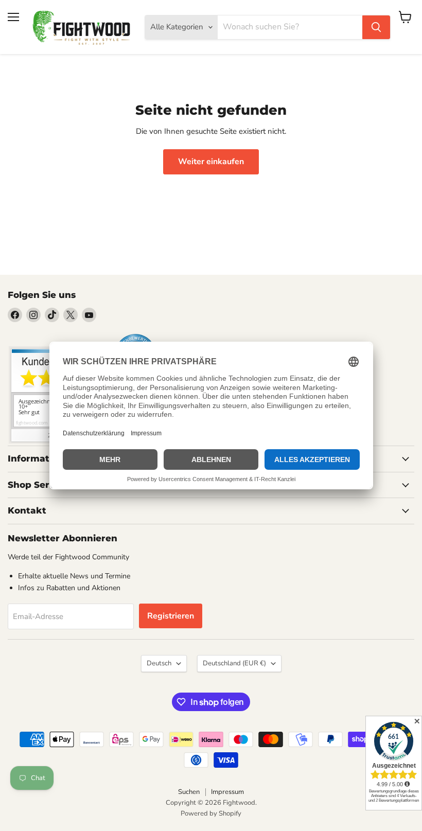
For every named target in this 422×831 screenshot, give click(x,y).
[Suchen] (376, 27)
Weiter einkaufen (211, 161)
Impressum (227, 792)
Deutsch (159, 663)
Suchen (189, 792)
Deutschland (234, 663)
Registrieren (170, 616)
